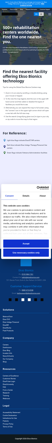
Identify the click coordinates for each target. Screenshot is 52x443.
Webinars (6, 399)
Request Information (31, 9)
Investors (4, 9)
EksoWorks (7, 328)
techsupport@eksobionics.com (28, 293)
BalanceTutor (8, 317)
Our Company (8, 359)
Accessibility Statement (11, 412)
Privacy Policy (8, 424)
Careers (5, 345)
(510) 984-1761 (27, 274)
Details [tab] (26, 195)
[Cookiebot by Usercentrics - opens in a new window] (37, 188)
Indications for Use (10, 418)
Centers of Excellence (11, 376)
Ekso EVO (6, 319)
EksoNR (6, 325)
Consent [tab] (9, 195)
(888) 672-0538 (27, 290)
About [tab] (43, 195)
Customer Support (45, 9)
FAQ (4, 387)
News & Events (8, 356)
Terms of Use (7, 427)
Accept (26, 243)
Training (6, 396)
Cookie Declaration (10, 415)
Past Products (8, 331)
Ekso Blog (6, 350)
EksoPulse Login (9, 381)
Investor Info (7, 353)
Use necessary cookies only (26, 252)
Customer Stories (9, 379)
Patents (6, 421)
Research (6, 393)
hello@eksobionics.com (31, 277)
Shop (21, 9)
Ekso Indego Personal (11, 322)
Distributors (7, 347)
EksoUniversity (8, 384)
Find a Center (13, 9)
